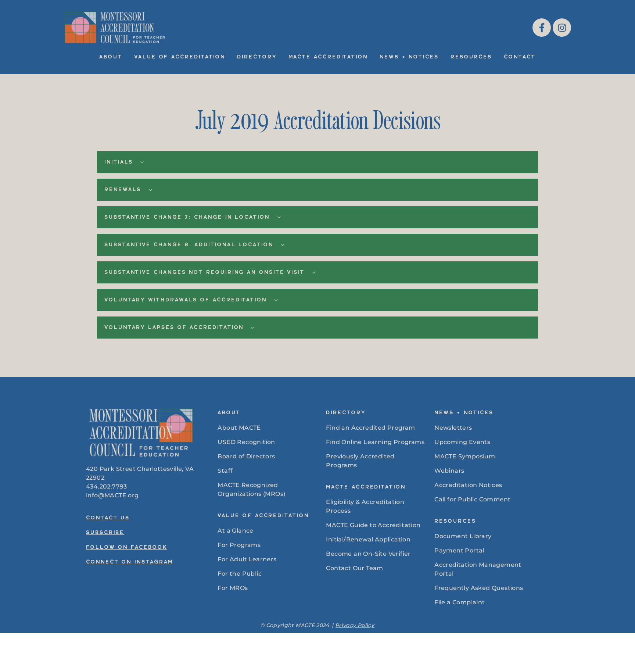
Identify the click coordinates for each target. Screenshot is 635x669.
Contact (519, 57)
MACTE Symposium (464, 456)
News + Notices (409, 57)
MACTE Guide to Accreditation (373, 525)
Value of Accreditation (179, 57)
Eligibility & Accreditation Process (365, 506)
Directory (256, 57)
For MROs (233, 587)
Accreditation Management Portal (477, 569)
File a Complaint (459, 602)
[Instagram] (562, 27)
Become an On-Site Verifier (368, 553)
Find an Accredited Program (370, 427)
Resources (471, 57)
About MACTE (239, 427)
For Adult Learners (247, 559)
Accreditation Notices (468, 485)
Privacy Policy (355, 625)
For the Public (240, 573)
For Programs (239, 544)
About (110, 57)
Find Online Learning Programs (375, 442)
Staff (225, 470)
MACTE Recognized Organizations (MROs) (251, 489)
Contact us (108, 518)
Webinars (449, 470)
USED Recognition (246, 442)
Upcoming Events (462, 442)
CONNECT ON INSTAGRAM (129, 562)
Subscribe (105, 533)
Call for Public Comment (472, 499)
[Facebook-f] (541, 27)
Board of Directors (246, 456)
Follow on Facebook (126, 547)
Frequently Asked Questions (478, 587)
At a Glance (235, 530)
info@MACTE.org (112, 495)
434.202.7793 (106, 486)
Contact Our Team (354, 568)
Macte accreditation (328, 57)
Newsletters (453, 427)
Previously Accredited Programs (360, 461)
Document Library (462, 536)
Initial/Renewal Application (368, 539)
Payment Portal (459, 550)
